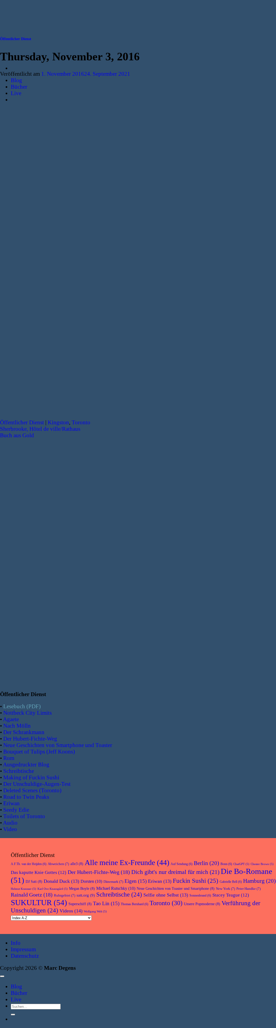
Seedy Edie (16, 810)
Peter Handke (248, 889)
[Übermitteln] (13, 1014)
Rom (8, 758)
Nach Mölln (17, 726)
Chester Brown (262, 864)
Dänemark (113, 882)
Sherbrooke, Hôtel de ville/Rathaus (40, 429)
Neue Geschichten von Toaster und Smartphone (176, 889)
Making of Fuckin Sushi (31, 777)
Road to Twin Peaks (26, 797)
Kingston (58, 422)
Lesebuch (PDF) (22, 706)
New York (225, 889)
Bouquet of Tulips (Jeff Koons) (39, 751)
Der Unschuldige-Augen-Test (37, 784)
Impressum (23, 949)
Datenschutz (25, 956)
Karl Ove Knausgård (52, 888)
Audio (10, 822)
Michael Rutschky (115, 888)
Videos (71, 911)
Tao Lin (106, 903)
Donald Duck (61, 881)
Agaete (11, 719)
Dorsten (91, 881)
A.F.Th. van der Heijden (28, 864)
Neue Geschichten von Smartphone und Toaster (57, 745)
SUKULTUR (39, 902)
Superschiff (80, 904)
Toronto (81, 422)
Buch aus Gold (17, 435)
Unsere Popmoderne (202, 904)
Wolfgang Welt (95, 911)
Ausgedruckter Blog (26, 764)
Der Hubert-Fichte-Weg (30, 738)
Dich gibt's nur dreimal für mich (175, 872)
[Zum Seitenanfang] (2, 976)
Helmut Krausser (23, 888)
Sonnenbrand (200, 895)
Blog (16, 80)
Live (16, 93)
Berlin (206, 863)
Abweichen (58, 864)
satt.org (86, 895)
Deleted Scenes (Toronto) (32, 790)
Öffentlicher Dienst (15, 39)
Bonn (226, 864)
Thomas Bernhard (134, 904)
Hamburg (259, 881)
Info (15, 943)
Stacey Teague (230, 895)
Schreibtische (18, 771)
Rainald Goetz (32, 895)
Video (10, 829)
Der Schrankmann (23, 732)
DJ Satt (34, 882)
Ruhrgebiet (64, 895)
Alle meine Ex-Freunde (127, 862)
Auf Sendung (181, 864)
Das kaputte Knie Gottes (38, 872)
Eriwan (11, 803)
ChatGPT (241, 864)
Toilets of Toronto (24, 816)
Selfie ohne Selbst (165, 895)
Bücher (19, 87)
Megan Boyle (82, 889)
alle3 (76, 864)
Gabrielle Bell (231, 882)
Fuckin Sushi (195, 880)
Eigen (136, 881)
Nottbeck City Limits (27, 713)
